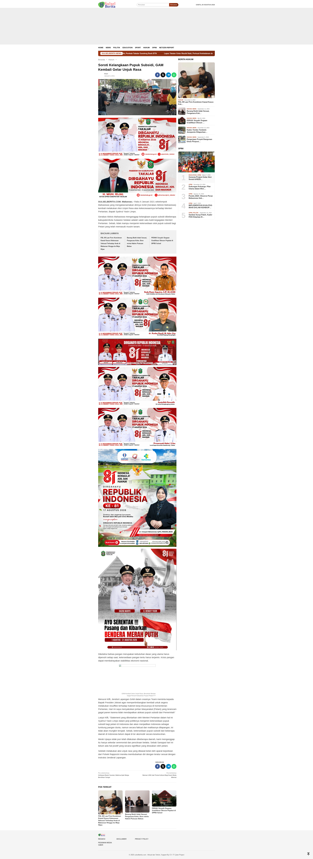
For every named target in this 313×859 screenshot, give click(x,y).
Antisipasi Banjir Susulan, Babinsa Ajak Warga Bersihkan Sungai (113, 775)
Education (193, 175)
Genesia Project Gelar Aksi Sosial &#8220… (200, 178)
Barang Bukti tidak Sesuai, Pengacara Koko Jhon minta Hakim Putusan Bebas (137, 816)
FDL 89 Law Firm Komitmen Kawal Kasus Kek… (195, 103)
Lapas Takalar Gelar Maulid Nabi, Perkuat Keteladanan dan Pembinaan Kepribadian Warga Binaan (125, 53)
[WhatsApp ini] (174, 74)
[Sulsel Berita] (106, 5)
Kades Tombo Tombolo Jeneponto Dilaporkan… (197, 131)
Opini (199, 175)
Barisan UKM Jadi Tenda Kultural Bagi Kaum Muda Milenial (159, 775)
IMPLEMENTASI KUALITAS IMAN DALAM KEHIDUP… (200, 206)
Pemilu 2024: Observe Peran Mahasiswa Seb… (201, 197)
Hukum (180, 100)
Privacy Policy (141, 839)
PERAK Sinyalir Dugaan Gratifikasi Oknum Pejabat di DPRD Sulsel (162, 240)
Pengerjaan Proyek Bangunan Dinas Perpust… (199, 140)
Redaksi (101, 839)
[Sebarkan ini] (157, 74)
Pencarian (173, 5)
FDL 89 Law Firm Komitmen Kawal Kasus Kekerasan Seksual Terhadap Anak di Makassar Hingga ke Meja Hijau (111, 243)
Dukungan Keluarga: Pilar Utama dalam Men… (200, 188)
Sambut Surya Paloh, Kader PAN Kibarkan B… (200, 216)
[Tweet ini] (163, 74)
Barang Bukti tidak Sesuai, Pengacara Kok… (198, 112)
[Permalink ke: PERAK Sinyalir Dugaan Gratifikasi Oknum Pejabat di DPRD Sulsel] (164, 798)
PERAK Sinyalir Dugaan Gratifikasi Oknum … (197, 121)
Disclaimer (121, 839)
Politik (195, 212)
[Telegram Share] (168, 74)
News (194, 109)
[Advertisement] (156, 26)
